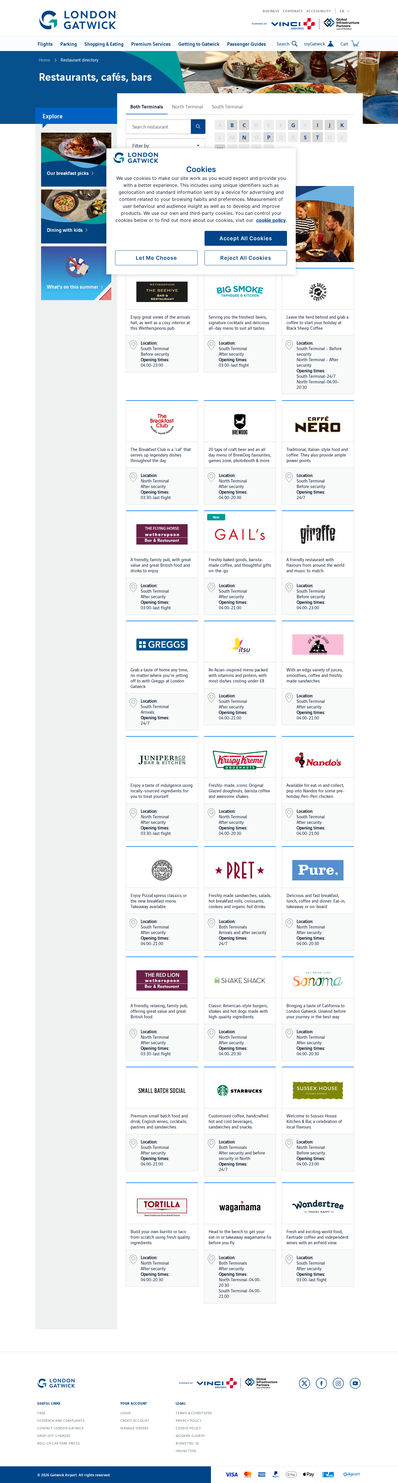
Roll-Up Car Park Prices (58, 1443)
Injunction (186, 1450)
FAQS (41, 1412)
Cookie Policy (188, 1428)
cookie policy (271, 220)
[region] (201, 211)
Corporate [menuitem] (293, 10)
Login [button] (125, 1412)
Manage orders (134, 1428)
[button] (44, 43)
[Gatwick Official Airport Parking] (78, 20)
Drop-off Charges (54, 1435)
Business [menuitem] (271, 10)
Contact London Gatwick (60, 1428)
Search (283, 44)
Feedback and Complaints (60, 1420)
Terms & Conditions (194, 1412)
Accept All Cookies (245, 238)
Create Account (134, 1420)
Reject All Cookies (245, 258)
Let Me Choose (156, 258)
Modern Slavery (190, 1435)
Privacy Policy (189, 1420)
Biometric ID (187, 1443)
